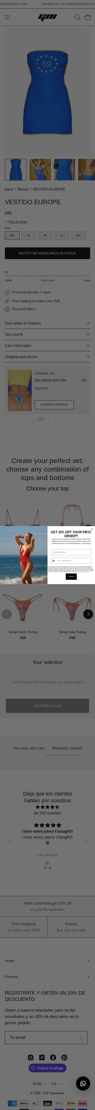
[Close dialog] (92, 529)
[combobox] (55, 560)
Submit (71, 576)
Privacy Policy (80, 571)
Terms (87, 571)
